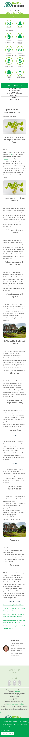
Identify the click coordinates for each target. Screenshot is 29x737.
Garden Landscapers (14, 89)
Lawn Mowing (14, 99)
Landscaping (14, 95)
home (10, 154)
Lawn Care (20, 66)
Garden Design (20, 78)
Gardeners (14, 97)
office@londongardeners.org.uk (16, 703)
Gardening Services (20, 43)
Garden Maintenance (14, 90)
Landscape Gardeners (14, 94)
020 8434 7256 (14, 12)
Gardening (14, 92)
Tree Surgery (9, 66)
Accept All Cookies (8, 733)
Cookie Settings (6, 730)
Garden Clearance (9, 78)
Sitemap (2, 713)
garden (5, 159)
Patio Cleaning (9, 55)
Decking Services (20, 55)
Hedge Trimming (9, 42)
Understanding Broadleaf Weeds (13, 605)
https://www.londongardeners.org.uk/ (16, 704)
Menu (15, 16)
